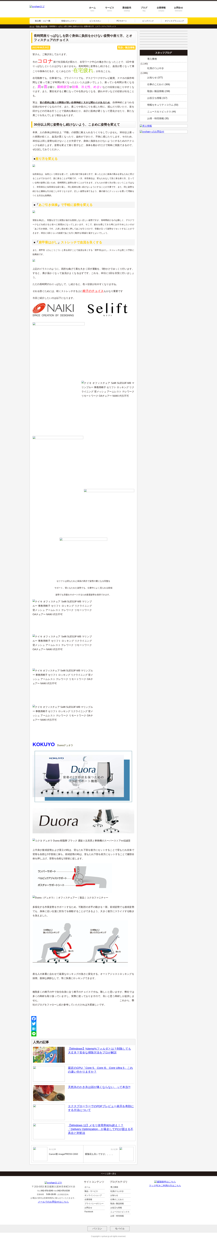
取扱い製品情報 (117, 1203)
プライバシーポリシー (94, 1203)
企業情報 (161, 9)
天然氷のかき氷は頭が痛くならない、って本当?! (99, 1087)
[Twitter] (83, 1023)
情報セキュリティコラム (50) (162, 104)
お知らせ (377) (155, 77)
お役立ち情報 (116, 1208)
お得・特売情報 (117, 1216)
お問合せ (178, 9)
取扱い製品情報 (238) (158, 91)
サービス (109, 9)
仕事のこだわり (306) (158, 84)
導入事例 (152, 58)
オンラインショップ (93, 1195)
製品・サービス (91, 1191)
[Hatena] (83, 1028)
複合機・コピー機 (42, 21)
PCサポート (122, 21)
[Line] (83, 1033)
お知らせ (114, 1195)
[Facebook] (83, 1018)
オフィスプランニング (174, 21)
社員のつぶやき (155, 68)
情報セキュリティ (69, 21)
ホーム (92, 9)
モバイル (120, 1228)
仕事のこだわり (117, 1199)
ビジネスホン (95, 21)
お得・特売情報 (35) (158, 118)
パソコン (97, 1228)
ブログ (144, 9)
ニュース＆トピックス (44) (161, 111)
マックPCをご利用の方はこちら (165, 1185)
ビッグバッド (148, 21)
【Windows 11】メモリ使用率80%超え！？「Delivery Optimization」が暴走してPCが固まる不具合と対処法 (100, 1129)
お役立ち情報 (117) (157, 98)
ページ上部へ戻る (108, 1174)
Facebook (89, 1212)
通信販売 (126, 9)
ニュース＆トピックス (119, 1212)
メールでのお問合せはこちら (53, 1201)
